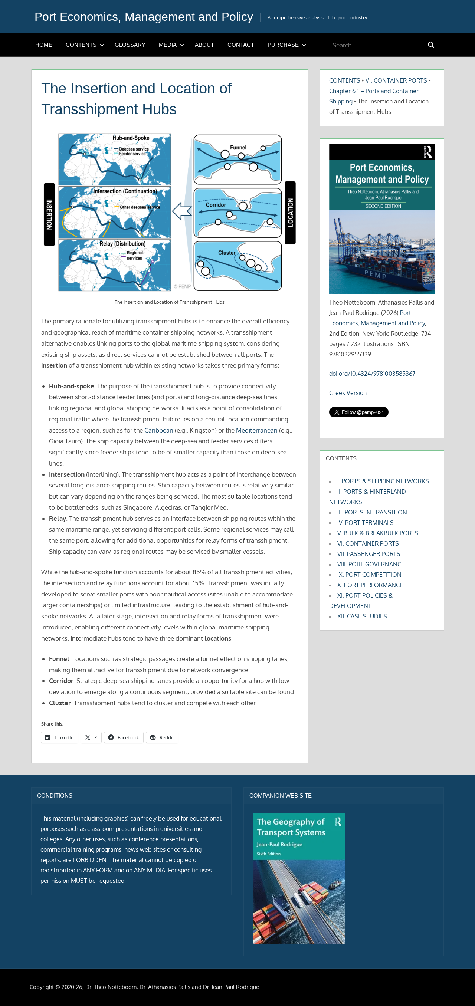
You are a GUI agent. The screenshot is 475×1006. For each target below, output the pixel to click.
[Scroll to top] (457, 988)
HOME (43, 45)
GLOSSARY (130, 45)
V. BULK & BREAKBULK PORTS (378, 533)
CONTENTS (81, 45)
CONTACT (240, 45)
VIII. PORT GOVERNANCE (370, 564)
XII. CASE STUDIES (362, 616)
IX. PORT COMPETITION (369, 574)
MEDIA (168, 45)
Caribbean (158, 430)
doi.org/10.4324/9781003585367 (372, 373)
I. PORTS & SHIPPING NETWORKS (383, 481)
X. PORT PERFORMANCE (370, 585)
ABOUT (204, 45)
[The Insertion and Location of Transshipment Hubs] (169, 212)
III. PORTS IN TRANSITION (372, 512)
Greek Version (348, 393)
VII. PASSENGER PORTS (368, 554)
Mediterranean (257, 430)
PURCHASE (283, 45)
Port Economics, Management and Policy (144, 16)
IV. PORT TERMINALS (365, 522)
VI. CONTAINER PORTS (396, 80)
